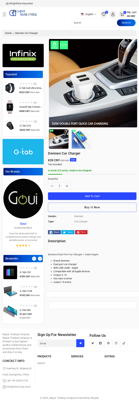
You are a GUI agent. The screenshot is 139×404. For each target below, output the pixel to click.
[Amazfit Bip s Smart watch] (10, 107)
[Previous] (34, 259)
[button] (6, 15)
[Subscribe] (80, 343)
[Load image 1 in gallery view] (58, 139)
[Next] (40, 259)
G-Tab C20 (25, 272)
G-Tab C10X (26, 291)
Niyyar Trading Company (63, 398)
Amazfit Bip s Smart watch (33, 106)
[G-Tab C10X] (10, 291)
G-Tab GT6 (25, 125)
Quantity (53, 178)
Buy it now (92, 207)
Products (44, 356)
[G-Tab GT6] (10, 126)
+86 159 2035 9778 (17, 380)
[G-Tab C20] (10, 272)
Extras (110, 356)
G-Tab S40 (25, 310)
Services (77, 356)
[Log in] (113, 14)
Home (8, 33)
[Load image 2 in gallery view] (81, 139)
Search (126, 22)
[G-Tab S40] (10, 311)
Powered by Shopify (88, 398)
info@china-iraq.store (18, 386)
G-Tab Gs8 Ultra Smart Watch (34, 88)
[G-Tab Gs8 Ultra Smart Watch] (10, 88)
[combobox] (94, 23)
